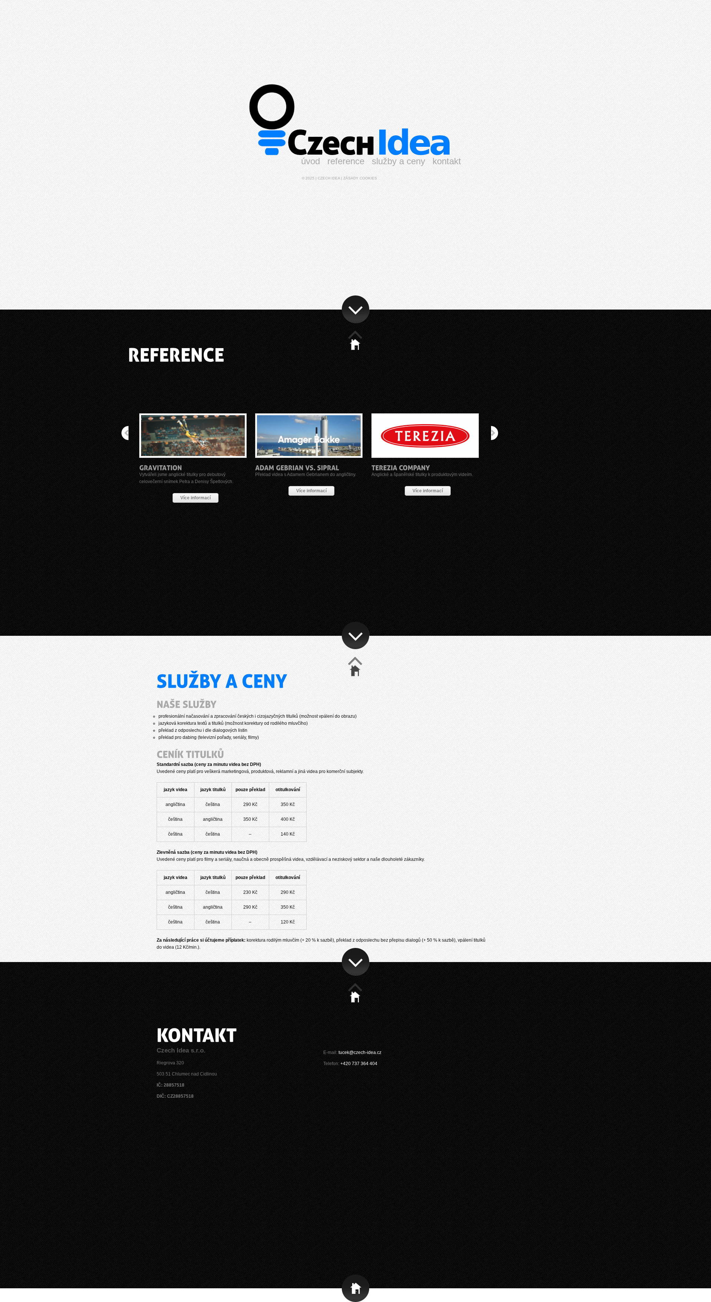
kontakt (447, 161)
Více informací (195, 497)
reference (345, 161)
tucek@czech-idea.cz (359, 1052)
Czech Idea (329, 178)
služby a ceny (398, 161)
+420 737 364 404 (358, 1063)
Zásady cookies (360, 178)
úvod (310, 161)
